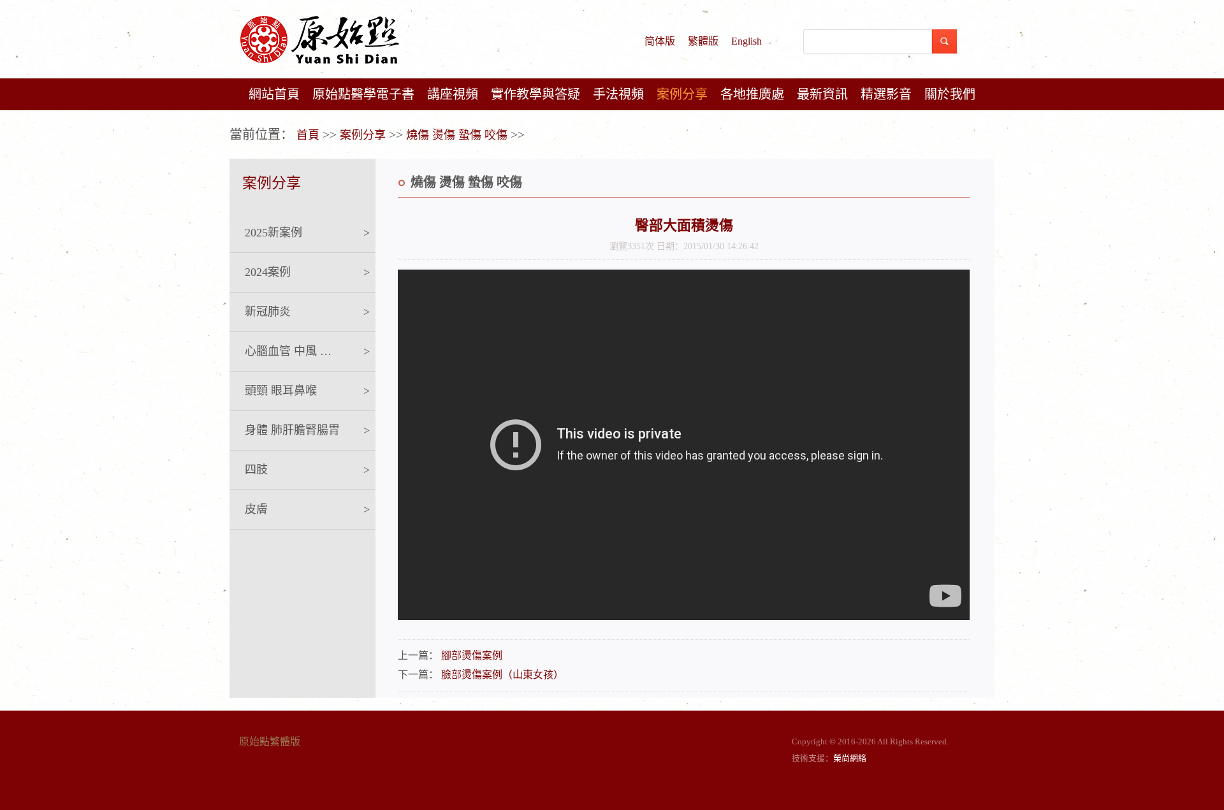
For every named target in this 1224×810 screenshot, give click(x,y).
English (746, 41)
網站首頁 (274, 94)
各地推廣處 (752, 94)
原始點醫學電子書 (363, 94)
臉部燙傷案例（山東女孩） (502, 674)
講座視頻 (452, 94)
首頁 (307, 135)
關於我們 (949, 94)
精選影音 (886, 94)
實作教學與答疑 (535, 94)
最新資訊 (822, 94)
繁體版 (703, 41)
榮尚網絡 (849, 758)
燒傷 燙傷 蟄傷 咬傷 (456, 135)
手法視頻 (618, 94)
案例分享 (682, 94)
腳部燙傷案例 (471, 655)
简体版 (660, 41)
